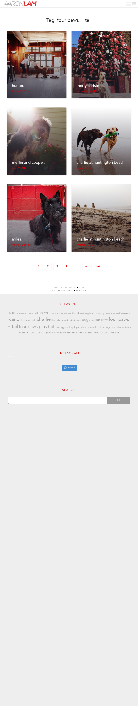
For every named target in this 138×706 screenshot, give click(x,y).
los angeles (107, 327)
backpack (94, 313)
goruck (66, 327)
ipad (78, 327)
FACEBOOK (81, 290)
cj (52, 320)
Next (97, 266)
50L (58, 313)
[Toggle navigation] (134, 4)
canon (15, 319)
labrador (85, 327)
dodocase (75, 320)
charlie (44, 319)
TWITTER (56, 290)
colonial (57, 320)
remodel (87, 332)
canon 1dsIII (29, 320)
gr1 (73, 327)
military (119, 327)
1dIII (11, 313)
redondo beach (74, 332)
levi (97, 327)
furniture (58, 327)
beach (108, 313)
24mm (53, 314)
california (125, 313)
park (48, 332)
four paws (101, 320)
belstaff (116, 313)
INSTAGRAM (68, 290)
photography (59, 332)
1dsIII (30, 313)
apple (64, 313)
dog (85, 319)
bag (102, 314)
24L (41, 313)
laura (92, 327)
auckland (73, 313)
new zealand (37, 332)
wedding (114, 332)
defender (65, 320)
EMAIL (81, 287)
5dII (36, 313)
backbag (84, 313)
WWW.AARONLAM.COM (65, 287)
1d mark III (21, 313)
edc (91, 320)
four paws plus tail (36, 327)
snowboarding (100, 332)
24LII (47, 313)
